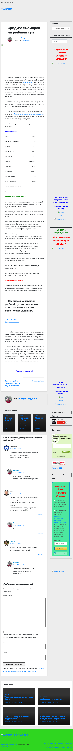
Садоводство (68, 743)
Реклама (62, 747)
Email (5, 653)
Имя (4, 642)
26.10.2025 (43, 721)
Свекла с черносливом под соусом (16, 717)
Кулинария (48, 747)
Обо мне (60, 743)
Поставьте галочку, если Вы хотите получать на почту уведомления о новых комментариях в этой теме (20, 636)
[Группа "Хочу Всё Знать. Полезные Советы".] (58, 463)
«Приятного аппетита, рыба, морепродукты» (28, 114)
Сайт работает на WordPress (9, 744)
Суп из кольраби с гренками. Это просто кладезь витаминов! (12, 383)
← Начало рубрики (11, 319)
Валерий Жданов (22, 38)
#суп (29, 40)
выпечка (7, 694)
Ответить (40, 461)
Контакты (69, 747)
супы (9, 24)
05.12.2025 (8, 721)
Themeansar (4, 746)
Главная (46, 743)
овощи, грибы (44, 696)
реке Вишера (27, 82)
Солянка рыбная (38, 381)
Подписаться (61, 548)
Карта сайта (53, 743)
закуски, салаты (9, 714)
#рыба (25, 40)
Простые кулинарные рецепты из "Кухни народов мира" (62, 438)
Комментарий (8, 595)
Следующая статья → (12, 322)
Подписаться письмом (61, 456)
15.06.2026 (8, 702)
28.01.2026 (43, 702)
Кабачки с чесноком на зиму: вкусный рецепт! (52, 717)
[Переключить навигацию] (36, 14)
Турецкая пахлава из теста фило (18, 698)
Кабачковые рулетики (52, 699)
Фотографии (55, 747)
